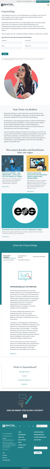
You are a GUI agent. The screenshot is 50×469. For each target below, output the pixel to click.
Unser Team (22, 445)
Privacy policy (6, 449)
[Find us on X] (24, 426)
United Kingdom (6, 460)
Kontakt (20, 447)
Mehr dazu (13, 353)
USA (4, 453)
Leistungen (37, 440)
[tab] (10, 256)
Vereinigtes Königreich (24, 380)
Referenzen (22, 434)
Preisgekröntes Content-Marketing (40, 436)
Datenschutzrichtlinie (9, 59)
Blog (19, 442)
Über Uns (21, 437)
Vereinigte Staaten (24, 371)
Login (34, 1)
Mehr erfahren (5, 186)
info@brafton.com (8, 436)
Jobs (19, 432)
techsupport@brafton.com (8, 440)
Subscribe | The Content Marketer (24, 1)
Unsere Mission (39, 432)
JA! (25, 416)
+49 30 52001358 (8, 433)
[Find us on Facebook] (29, 426)
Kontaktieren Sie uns (43, 1)
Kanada (24, 376)
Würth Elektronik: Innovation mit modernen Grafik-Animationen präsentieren (37, 175)
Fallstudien (22, 440)
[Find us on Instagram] (20, 426)
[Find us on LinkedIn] (33, 426)
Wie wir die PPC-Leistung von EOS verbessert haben (22, 230)
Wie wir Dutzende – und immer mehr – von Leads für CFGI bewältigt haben (12, 175)
